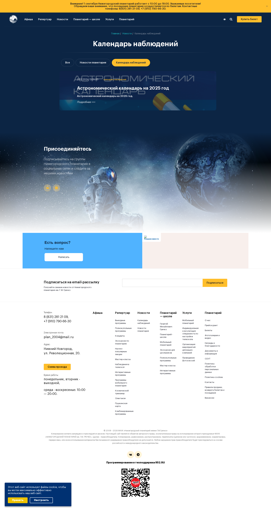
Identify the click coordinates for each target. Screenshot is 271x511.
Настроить (41, 500)
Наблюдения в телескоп (122, 365)
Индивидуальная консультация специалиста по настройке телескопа (190, 333)
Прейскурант (211, 325)
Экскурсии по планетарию (122, 342)
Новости (62, 19)
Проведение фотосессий (188, 359)
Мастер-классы (123, 359)
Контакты (209, 382)
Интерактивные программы (122, 373)
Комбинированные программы (123, 412)
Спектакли (120, 398)
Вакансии (209, 398)
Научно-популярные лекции (121, 351)
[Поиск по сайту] (231, 19)
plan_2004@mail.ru (59, 337)
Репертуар (45, 19)
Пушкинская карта (121, 404)
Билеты (208, 330)
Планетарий (126, 19)
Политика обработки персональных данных (212, 368)
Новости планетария (93, 62)
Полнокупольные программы (123, 329)
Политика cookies (214, 377)
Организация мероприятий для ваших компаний (189, 348)
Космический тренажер (122, 392)
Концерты (120, 336)
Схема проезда (57, 367)
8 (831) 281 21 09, (56, 317)
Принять (17, 500)
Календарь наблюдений (131, 62)
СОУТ (207, 359)
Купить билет (249, 19)
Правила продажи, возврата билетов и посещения (214, 390)
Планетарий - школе (166, 335)
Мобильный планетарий (165, 343)
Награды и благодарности (212, 344)
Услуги (109, 19)
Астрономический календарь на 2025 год (123, 88)
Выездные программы (120, 321)
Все (67, 62)
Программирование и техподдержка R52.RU (135, 462)
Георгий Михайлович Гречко (166, 326)
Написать (63, 257)
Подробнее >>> (86, 102)
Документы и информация (211, 352)
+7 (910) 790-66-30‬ (57, 321)
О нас (207, 320)
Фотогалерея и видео (212, 336)
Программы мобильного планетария (121, 383)
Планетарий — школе (86, 19)
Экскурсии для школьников (167, 351)
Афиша (28, 19)
